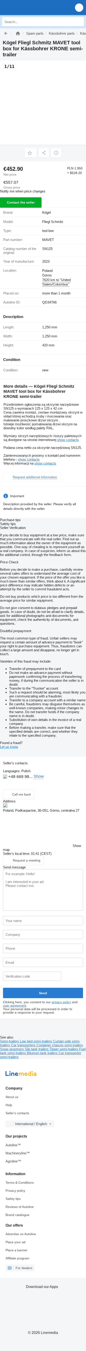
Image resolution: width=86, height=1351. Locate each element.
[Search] (79, 21)
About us (12, 1097)
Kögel (46, 212)
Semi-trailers (10, 1041)
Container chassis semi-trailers (59, 1045)
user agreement (14, 1005)
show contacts (68, 440)
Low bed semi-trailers (36, 1041)
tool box (48, 231)
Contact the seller (21, 202)
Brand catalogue (17, 1215)
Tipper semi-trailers (64, 1049)
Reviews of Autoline (20, 1207)
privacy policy (61, 1002)
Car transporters (23, 1045)
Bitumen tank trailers (42, 1053)
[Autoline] (18, 33)
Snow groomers (12, 1049)
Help (9, 1105)
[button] (79, 7)
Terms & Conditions (20, 1182)
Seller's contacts (17, 1113)
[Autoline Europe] (30, 7)
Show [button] (38, 776)
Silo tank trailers (37, 1049)
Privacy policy (15, 1190)
